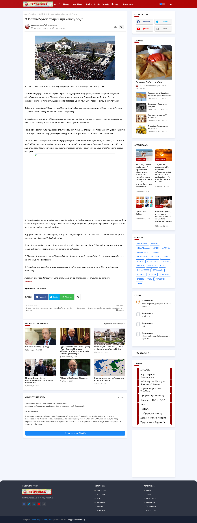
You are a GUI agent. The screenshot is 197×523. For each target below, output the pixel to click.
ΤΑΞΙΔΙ (149, 279)
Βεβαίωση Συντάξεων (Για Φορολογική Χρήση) (152, 382)
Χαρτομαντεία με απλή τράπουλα (157, 116)
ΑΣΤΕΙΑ (156, 248)
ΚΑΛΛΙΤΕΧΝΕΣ (152, 261)
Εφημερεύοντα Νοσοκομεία (153, 417)
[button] (170, 4)
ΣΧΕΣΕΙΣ (140, 279)
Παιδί (148, 490)
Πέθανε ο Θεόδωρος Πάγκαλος (74, 378)
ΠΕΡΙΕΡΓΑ (141, 275)
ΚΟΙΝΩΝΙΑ (165, 261)
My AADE (145, 370)
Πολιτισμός (151, 502)
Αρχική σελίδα (30, 14)
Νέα (98, 498)
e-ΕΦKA (144, 409)
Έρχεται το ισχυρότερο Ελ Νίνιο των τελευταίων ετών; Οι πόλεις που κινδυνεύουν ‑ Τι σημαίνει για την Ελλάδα (163, 173)
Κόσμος (100, 506)
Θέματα (66, 4)
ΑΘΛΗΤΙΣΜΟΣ (142, 244)
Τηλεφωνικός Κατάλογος (152, 395)
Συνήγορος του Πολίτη (151, 413)
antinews (28, 281)
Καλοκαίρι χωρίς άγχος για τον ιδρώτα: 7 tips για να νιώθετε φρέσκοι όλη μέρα (163, 216)
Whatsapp (68, 297)
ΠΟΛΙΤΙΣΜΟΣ (164, 275)
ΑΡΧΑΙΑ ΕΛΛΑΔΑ (143, 248)
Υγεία (148, 494)
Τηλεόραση (151, 506)
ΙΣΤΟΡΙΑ (140, 261)
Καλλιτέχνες (151, 510)
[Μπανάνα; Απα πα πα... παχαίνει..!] (141, 129)
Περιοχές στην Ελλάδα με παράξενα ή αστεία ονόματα (160, 94)
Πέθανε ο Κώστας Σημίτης (37, 347)
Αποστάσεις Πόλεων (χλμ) (152, 400)
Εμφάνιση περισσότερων (114, 324)
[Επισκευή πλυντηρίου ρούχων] (141, 107)
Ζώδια (89, 4)
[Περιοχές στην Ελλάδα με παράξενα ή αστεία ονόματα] (141, 96)
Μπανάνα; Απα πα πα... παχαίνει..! (158, 127)
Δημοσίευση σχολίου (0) (75, 433)
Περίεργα (101, 510)
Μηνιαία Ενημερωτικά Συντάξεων (150, 389)
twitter (165, 22)
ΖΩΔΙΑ (165, 257)
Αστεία (97, 4)
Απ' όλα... (77, 4)
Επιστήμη (101, 494)
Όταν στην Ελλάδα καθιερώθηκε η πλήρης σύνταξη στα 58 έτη (109, 348)
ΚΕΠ (142, 404)
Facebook (42, 297)
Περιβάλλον (151, 498)
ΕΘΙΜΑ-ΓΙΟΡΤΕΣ (143, 252)
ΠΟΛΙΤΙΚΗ (42, 14)
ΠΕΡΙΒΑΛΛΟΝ (158, 270)
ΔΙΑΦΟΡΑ (166, 248)
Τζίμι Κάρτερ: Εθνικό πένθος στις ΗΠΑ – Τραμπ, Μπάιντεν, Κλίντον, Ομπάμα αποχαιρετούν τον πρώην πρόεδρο (75, 350)
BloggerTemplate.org (76, 520)
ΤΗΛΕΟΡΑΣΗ (160, 279)
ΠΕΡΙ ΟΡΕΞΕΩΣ (143, 270)
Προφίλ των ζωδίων (141, 212)
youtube (146, 29)
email (165, 29)
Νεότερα (114, 4)
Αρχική (57, 4)
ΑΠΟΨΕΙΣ (154, 244)
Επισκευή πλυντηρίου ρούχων (157, 105)
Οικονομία (101, 490)
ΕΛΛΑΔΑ (156, 252)
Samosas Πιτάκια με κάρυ (149, 82)
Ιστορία (106, 4)
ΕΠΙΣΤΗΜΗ (155, 257)
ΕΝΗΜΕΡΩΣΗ (142, 257)
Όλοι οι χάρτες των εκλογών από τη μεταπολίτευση (109, 379)
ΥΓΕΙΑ (139, 283)
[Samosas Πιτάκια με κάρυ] (154, 62)
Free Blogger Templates (42, 520)
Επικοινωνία (128, 4)
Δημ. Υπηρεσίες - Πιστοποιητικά (148, 375)
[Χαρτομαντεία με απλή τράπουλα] (141, 118)
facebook (146, 22)
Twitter (55, 297)
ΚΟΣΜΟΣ (140, 266)
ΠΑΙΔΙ (162, 266)
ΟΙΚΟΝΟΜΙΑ (152, 266)
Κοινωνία (101, 502)
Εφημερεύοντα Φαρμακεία (152, 422)
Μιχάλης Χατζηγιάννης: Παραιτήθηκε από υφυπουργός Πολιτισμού (39, 380)
